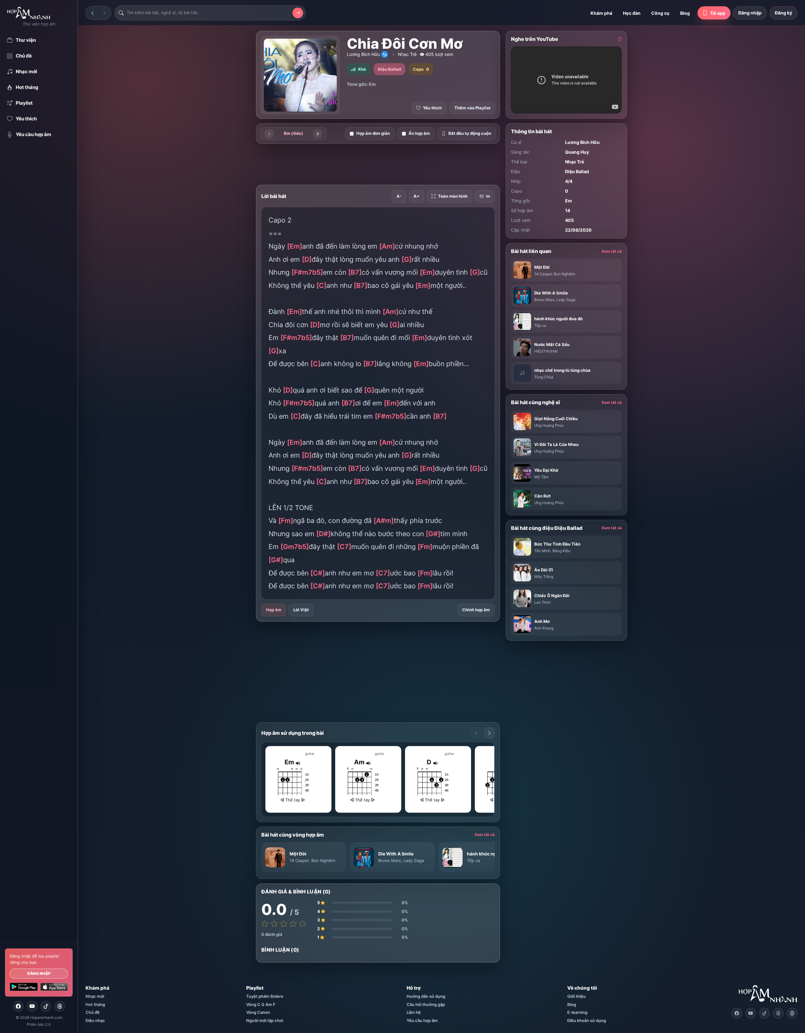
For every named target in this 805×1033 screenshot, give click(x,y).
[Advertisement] (223, 129)
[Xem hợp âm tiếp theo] (489, 733)
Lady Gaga (413, 860)
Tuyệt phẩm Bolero (264, 996)
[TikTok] (46, 1006)
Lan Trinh (542, 602)
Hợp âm (273, 609)
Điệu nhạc (95, 1020)
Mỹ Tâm (541, 477)
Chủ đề (93, 1012)
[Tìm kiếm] (297, 13)
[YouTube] (32, 1006)
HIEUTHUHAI (546, 351)
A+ (416, 196)
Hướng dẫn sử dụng (426, 996)
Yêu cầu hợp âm (422, 1020)
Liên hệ (414, 1012)
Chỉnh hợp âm (476, 609)
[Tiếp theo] (104, 13)
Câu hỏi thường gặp (426, 1004)
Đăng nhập (39, 973)
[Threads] (59, 1006)
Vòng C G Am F (260, 1004)
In (488, 196)
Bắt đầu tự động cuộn (469, 133)
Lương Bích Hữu (363, 54)
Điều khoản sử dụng (586, 1020)
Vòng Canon (258, 1012)
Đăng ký (783, 12)
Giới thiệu (576, 996)
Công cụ (660, 13)
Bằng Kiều (561, 550)
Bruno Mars (389, 860)
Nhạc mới (95, 996)
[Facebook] (18, 1006)
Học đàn (632, 13)
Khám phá (601, 13)
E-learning (577, 1012)
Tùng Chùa (543, 377)
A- (399, 196)
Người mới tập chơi (264, 1020)
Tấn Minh (542, 550)
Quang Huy (577, 152)
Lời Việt (301, 609)
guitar (309, 753)
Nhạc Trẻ (407, 54)
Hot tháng (95, 1004)
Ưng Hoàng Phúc (549, 425)
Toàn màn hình (453, 196)
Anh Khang (543, 628)
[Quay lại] (92, 13)
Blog (685, 13)
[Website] (792, 1013)
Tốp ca (473, 860)
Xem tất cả (485, 834)
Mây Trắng (543, 576)
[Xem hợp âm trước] (476, 733)
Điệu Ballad (577, 171)
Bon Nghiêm (323, 860)
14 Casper (299, 860)
